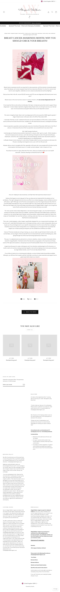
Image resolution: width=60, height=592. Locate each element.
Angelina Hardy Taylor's (30, 106)
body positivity (21, 33)
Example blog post (11, 360)
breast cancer (28, 33)
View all (30, 329)
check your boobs (37, 150)
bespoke (15, 221)
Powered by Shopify (30, 586)
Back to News (31, 311)
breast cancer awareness (36, 33)
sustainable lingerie (27, 34)
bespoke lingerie (14, 33)
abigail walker (7, 33)
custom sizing (45, 33)
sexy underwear (52, 33)
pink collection (28, 253)
